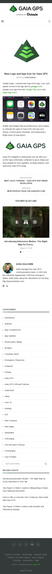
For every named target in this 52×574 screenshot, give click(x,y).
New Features (11, 420)
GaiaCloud (9, 390)
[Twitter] (20, 544)
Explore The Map (12, 554)
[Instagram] (26, 544)
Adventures (10, 318)
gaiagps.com (36, 86)
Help (37, 560)
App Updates (10, 336)
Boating (8, 348)
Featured (9, 366)
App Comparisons (13, 330)
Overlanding (10, 451)
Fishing (8, 372)
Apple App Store (10, 92)
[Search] (49, 21)
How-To (8, 402)
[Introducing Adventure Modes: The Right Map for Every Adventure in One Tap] (26, 222)
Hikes (7, 396)
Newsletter (9, 432)
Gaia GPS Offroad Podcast (17, 384)
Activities (17, 560)
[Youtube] (32, 544)
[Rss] (38, 544)
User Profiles (10, 457)
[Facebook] (14, 544)
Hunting (8, 408)
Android (8, 324)
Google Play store (34, 89)
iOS (6, 414)
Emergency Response (14, 360)
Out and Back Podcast (15, 445)
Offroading (9, 439)
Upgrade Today (40, 554)
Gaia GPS (9, 378)
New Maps (9, 426)
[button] (5, 229)
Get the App (27, 554)
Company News (12, 354)
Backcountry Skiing (13, 342)
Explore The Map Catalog (19, 557)
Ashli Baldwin (30, 77)
